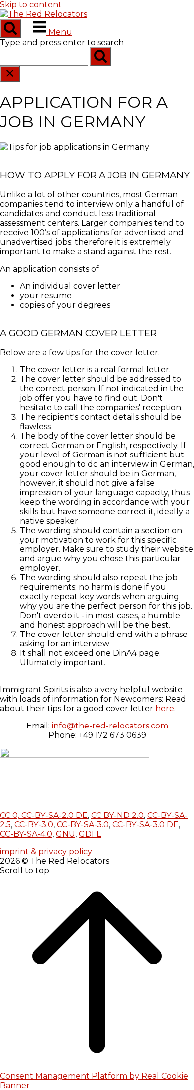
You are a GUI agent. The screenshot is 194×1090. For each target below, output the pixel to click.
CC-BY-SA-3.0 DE (145, 824)
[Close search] (10, 74)
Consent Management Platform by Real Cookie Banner (94, 1080)
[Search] (100, 56)
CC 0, (10, 815)
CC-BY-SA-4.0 (26, 834)
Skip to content (31, 4)
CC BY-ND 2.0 (117, 815)
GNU (65, 834)
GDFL (90, 834)
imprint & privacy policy (46, 851)
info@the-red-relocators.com (110, 725)
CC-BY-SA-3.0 (83, 824)
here (164, 708)
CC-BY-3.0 (33, 824)
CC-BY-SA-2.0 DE (54, 815)
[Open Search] (10, 28)
